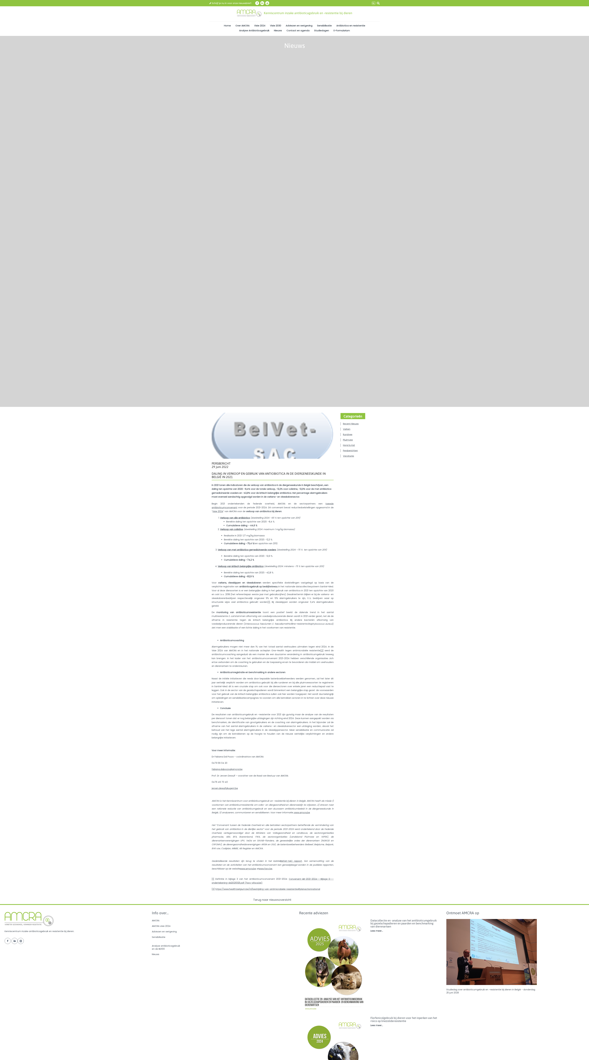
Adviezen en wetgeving (299, 25)
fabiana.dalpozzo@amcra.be (227, 769)
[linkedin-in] (262, 3)
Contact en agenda (298, 30)
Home (227, 25)
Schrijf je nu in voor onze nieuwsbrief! (231, 3)
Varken (346, 429)
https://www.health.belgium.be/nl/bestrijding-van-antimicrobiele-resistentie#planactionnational (267, 889)
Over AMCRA (242, 25)
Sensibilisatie (324, 25)
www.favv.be (265, 868)
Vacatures (348, 456)
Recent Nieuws (351, 423)
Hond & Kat (349, 445)
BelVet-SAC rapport (291, 861)
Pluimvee (348, 439)
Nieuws (278, 30)
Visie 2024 (259, 25)
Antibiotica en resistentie (350, 25)
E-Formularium (342, 30)
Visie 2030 (275, 25)
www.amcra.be (301, 812)
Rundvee (347, 434)
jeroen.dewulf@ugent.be (225, 788)
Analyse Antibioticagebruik (254, 30)
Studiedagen (321, 30)
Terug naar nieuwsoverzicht (272, 899)
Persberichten (350, 450)
